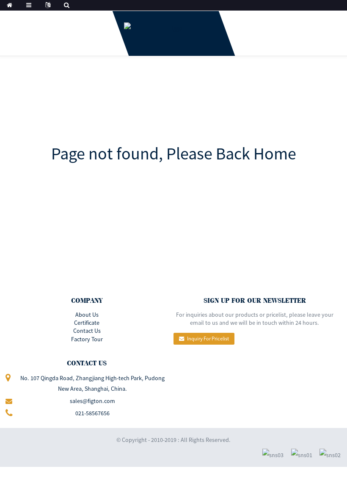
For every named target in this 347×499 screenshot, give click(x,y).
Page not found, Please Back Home (173, 153)
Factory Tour (87, 339)
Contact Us (87, 330)
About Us (87, 314)
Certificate (86, 322)
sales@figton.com (92, 401)
